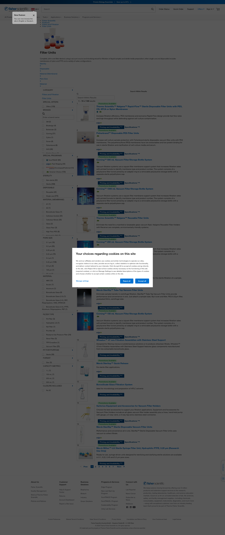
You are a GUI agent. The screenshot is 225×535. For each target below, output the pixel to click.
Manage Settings (82, 281)
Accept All (142, 281)
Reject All (126, 281)
